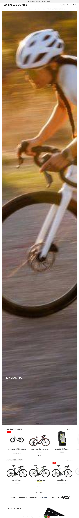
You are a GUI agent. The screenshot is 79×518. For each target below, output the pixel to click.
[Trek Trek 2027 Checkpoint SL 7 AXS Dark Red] (39, 439)
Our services (37, 9)
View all (68, 429)
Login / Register (63, 4)
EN (67, 4)
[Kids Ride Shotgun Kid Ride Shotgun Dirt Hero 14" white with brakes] (17, 439)
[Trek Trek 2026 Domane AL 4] (62, 470)
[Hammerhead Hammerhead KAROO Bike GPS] (62, 439)
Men (25, 9)
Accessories (10, 9)
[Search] (76, 4)
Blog (65, 9)
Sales (44, 9)
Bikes (4, 9)
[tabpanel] (39, 218)
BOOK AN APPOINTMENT (57, 9)
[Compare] (71, 4)
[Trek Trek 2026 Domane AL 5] (39, 470)
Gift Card (49, 9)
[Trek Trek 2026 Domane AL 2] (17, 470)
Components (19, 9)
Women (30, 9)
